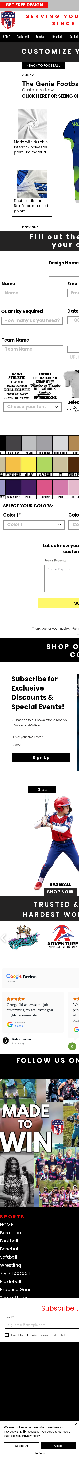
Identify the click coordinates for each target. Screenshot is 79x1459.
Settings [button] (39, 1453)
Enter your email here (27, 736)
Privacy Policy (31, 1436)
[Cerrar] (73, 1427)
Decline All (21, 1446)
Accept (58, 1446)
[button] (42, 789)
